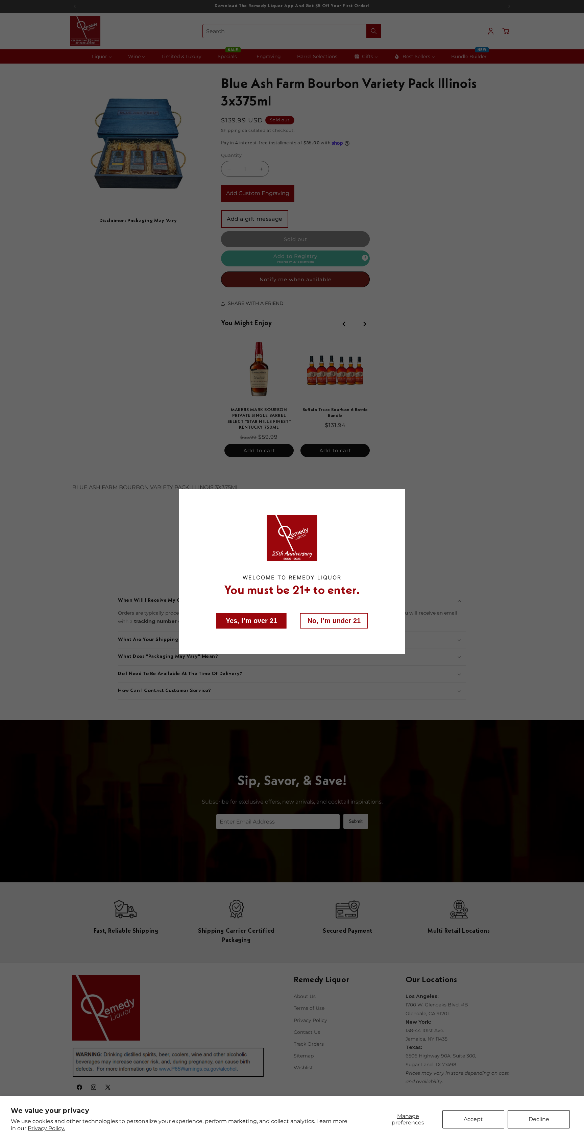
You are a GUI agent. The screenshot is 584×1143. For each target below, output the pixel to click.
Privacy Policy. (46, 1128)
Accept (473, 1119)
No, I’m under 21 (334, 620)
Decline (539, 1119)
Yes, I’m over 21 (251, 620)
